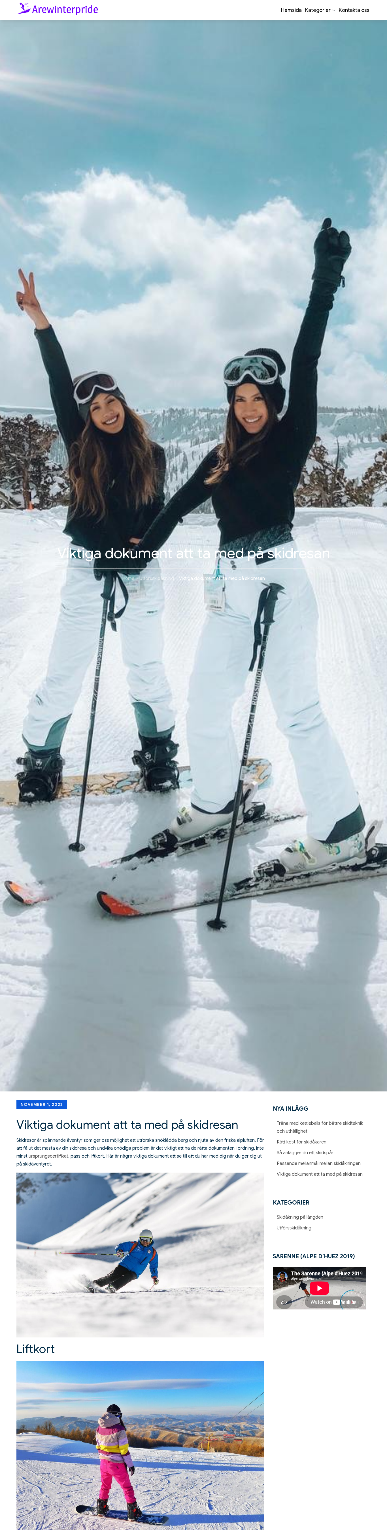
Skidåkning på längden (300, 1217)
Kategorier (318, 10)
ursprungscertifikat (48, 1156)
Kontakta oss (354, 10)
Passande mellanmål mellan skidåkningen (319, 1163)
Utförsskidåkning (294, 1228)
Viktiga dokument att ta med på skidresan (320, 1174)
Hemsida (291, 10)
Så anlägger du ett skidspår (305, 1153)
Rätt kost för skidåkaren (301, 1142)
